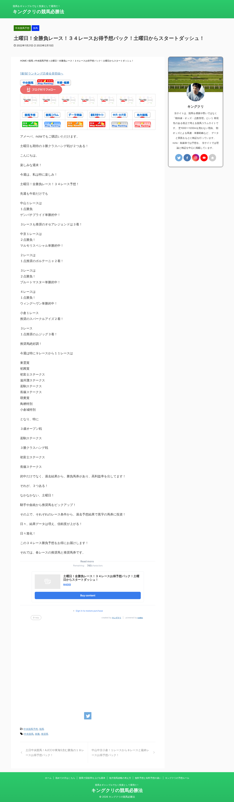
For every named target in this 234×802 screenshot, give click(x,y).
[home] (212, 157)
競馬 (41, 728)
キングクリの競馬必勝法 (38, 11)
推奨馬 (44, 733)
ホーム (48, 778)
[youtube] (204, 157)
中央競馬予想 (31, 728)
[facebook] (187, 157)
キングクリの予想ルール (177, 778)
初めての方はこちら (65, 778)
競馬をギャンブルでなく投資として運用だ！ (117, 785)
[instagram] (195, 157)
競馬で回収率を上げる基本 (92, 778)
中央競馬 (28, 733)
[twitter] (87, 715)
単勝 (37, 733)
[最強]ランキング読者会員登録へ (41, 73)
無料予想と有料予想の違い (148, 778)
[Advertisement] (87, 664)
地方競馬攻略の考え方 (120, 778)
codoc (140, 618)
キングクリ (116, 618)
